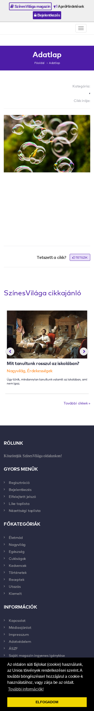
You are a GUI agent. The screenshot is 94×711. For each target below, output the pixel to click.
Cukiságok (17, 558)
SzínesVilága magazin (32, 6)
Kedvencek (17, 565)
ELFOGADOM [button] (47, 702)
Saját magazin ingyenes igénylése (37, 655)
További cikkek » (77, 403)
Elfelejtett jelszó (22, 496)
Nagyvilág (17, 544)
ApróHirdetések (70, 6)
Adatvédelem (20, 641)
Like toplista (19, 503)
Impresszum (19, 634)
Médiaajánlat (20, 627)
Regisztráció (19, 482)
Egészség (16, 551)
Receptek (16, 579)
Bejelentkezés (48, 15)
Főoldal (39, 63)
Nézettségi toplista (25, 510)
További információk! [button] (26, 689)
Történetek (18, 572)
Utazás (15, 586)
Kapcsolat (17, 620)
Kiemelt (15, 593)
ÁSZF (13, 648)
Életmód (16, 537)
